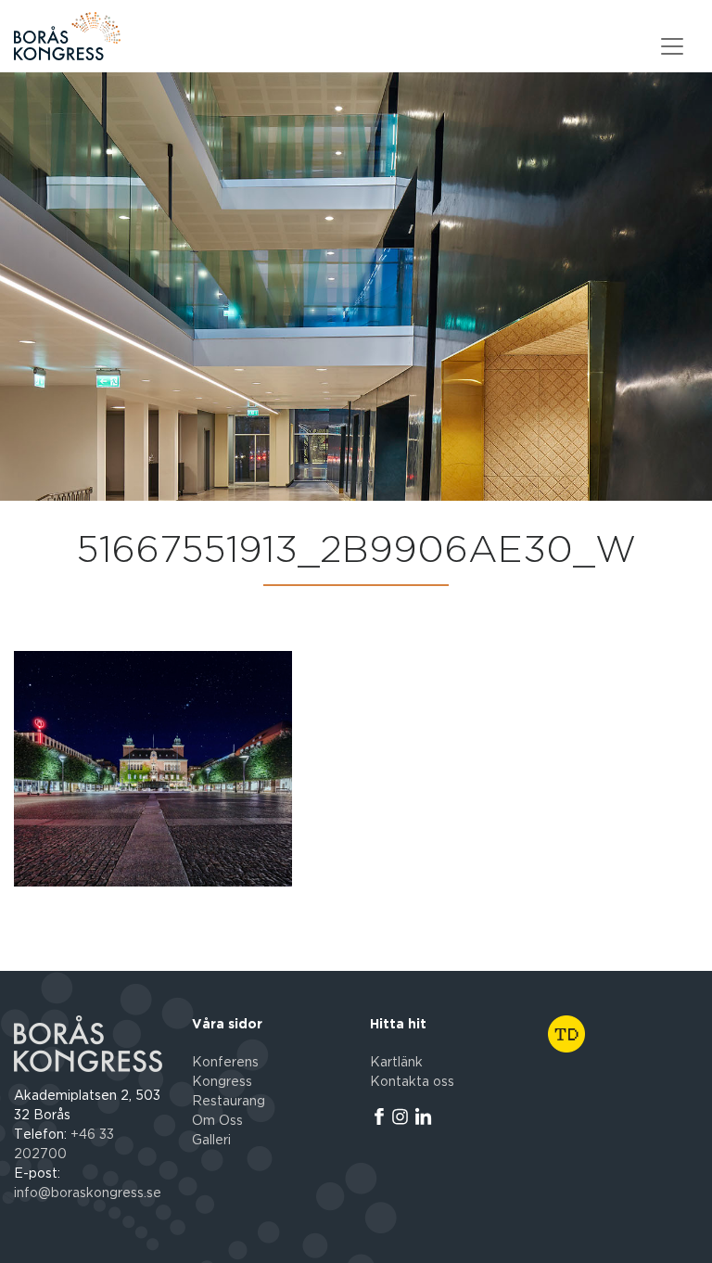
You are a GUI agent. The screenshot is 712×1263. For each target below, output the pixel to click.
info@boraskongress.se (87, 1193)
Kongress (222, 1082)
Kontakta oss (412, 1082)
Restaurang (228, 1101)
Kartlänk (396, 1062)
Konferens (225, 1062)
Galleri (211, 1140)
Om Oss (217, 1121)
